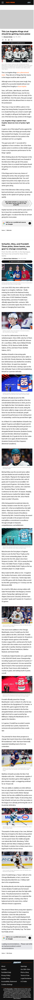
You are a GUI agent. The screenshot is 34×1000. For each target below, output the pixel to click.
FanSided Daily (6, 972)
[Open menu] (3, 2)
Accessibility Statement (9, 981)
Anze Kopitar (22, 86)
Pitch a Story (25, 972)
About (3, 966)
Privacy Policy (5, 975)
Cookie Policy (5, 978)
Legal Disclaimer (26, 978)
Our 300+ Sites (25, 969)
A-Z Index (24, 981)
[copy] (12, 40)
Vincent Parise (8, 37)
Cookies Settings (6, 984)
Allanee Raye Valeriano (10, 258)
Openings (24, 966)
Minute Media (10, 988)
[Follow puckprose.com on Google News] (30, 223)
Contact (4, 969)
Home (3, 230)
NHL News (9, 953)
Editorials (9, 230)
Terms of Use (25, 975)
